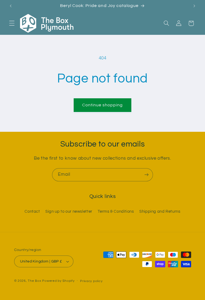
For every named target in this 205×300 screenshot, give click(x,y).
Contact (32, 211)
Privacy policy (91, 281)
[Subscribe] (146, 174)
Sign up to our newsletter (68, 211)
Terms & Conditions (116, 211)
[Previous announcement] (11, 6)
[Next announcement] (194, 6)
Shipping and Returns (159, 211)
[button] (12, 23)
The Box (34, 280)
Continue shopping (102, 105)
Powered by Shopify (58, 280)
